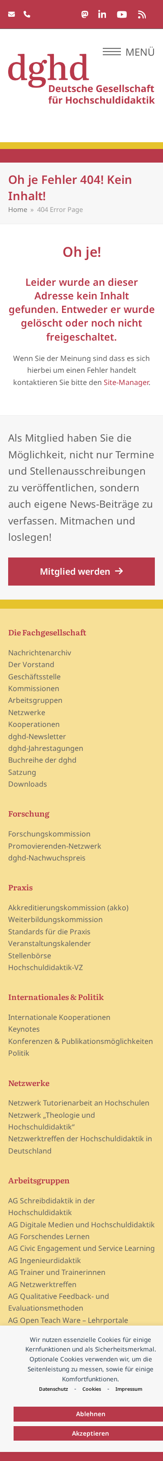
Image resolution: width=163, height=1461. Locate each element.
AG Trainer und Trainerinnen (56, 1272)
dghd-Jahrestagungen (45, 748)
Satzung (22, 772)
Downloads (27, 784)
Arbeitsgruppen (35, 700)
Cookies (91, 1388)
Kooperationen (34, 724)
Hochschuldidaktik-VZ (45, 967)
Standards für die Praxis (49, 932)
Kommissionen (33, 688)
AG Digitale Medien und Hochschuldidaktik (81, 1225)
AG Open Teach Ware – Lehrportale (68, 1320)
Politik (18, 1053)
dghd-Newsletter (37, 736)
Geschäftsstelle (34, 677)
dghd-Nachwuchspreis (47, 858)
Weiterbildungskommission (55, 919)
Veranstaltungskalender (49, 943)
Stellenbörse (29, 956)
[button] (129, 51)
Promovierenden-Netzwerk (54, 846)
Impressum (128, 1388)
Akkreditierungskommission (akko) (68, 908)
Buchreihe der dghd (42, 760)
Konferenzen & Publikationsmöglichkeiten (80, 1041)
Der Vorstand (31, 664)
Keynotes (24, 1029)
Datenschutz (53, 1388)
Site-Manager (126, 382)
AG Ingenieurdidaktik (44, 1260)
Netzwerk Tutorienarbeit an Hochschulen (78, 1103)
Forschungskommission (49, 834)
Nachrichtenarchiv (39, 653)
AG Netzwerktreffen (42, 1284)
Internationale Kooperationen (59, 1017)
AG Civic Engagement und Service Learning (81, 1248)
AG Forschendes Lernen (49, 1236)
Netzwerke (26, 712)
